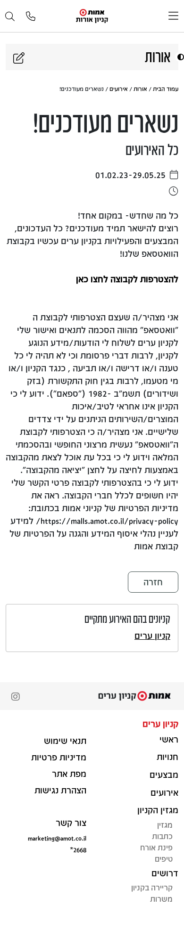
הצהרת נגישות (60, 790)
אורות (140, 88)
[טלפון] (30, 16)
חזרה (153, 582)
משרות (161, 898)
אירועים (118, 88)
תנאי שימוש (65, 740)
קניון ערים (152, 635)
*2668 (78, 850)
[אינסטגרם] (15, 697)
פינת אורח (156, 847)
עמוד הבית (165, 88)
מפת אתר (69, 773)
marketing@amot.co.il (57, 838)
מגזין (165, 824)
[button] (179, 57)
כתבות (162, 836)
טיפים (164, 858)
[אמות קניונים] (92, 15)
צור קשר (71, 822)
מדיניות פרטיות (58, 757)
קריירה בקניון (152, 887)
